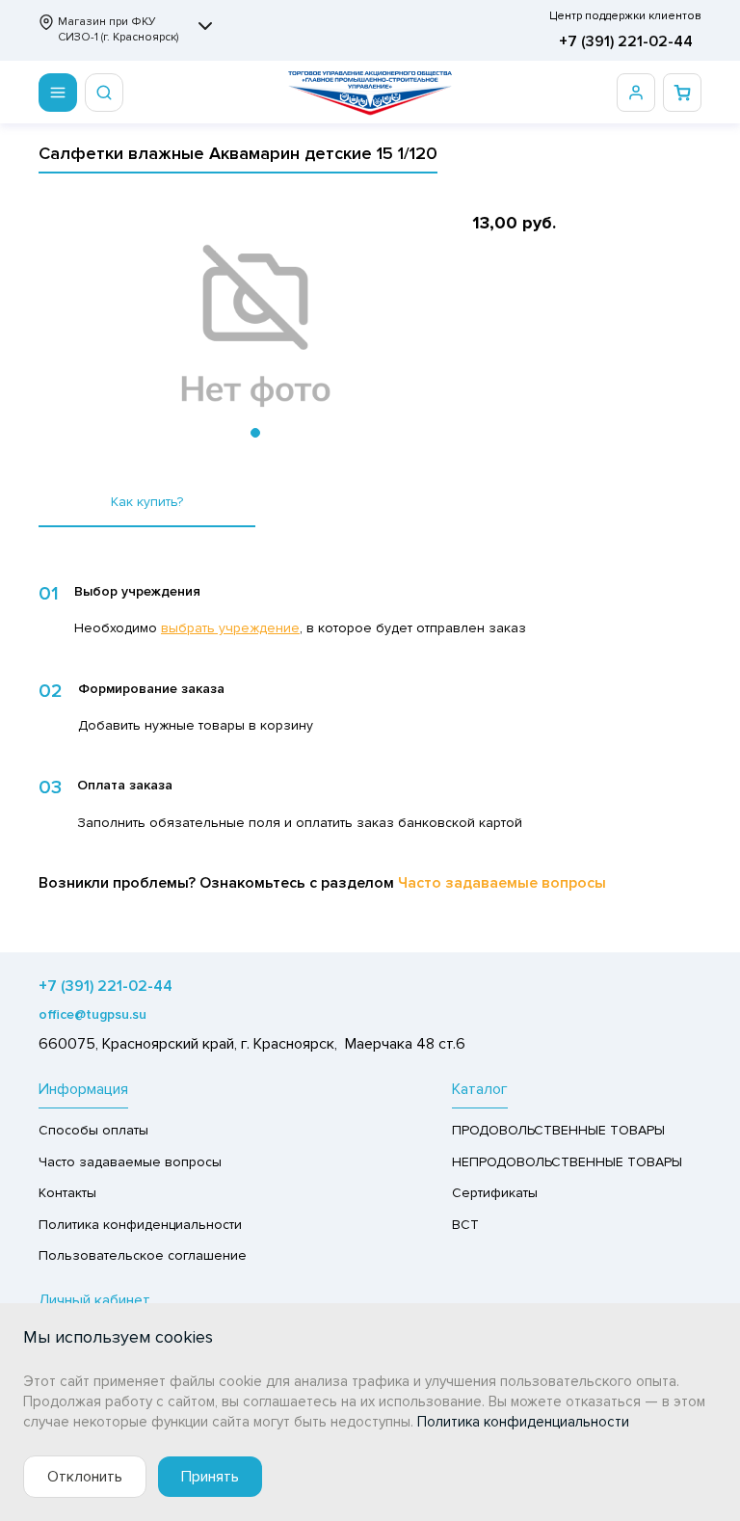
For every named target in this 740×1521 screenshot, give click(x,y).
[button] (255, 433)
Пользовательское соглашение (143, 1255)
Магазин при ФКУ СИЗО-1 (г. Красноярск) (118, 29)
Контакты (67, 1193)
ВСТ (465, 1224)
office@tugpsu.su (92, 1014)
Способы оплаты (93, 1130)
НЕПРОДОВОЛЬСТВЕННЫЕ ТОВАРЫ (567, 1162)
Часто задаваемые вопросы (502, 883)
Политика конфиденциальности (140, 1224)
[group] (255, 327)
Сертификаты (495, 1193)
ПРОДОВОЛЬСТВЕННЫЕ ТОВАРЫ (558, 1130)
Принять (210, 1476)
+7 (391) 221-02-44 (626, 41)
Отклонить (84, 1476)
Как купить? (147, 502)
